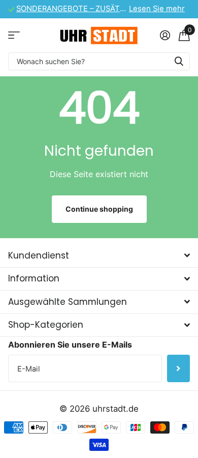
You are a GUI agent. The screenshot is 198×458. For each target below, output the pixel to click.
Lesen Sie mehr (157, 8)
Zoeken (179, 61)
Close (99, 255)
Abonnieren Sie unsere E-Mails (70, 344)
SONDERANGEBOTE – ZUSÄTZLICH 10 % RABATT (103, 8)
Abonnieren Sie (178, 368)
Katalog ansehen (14, 35)
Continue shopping (99, 209)
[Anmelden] (164, 35)
